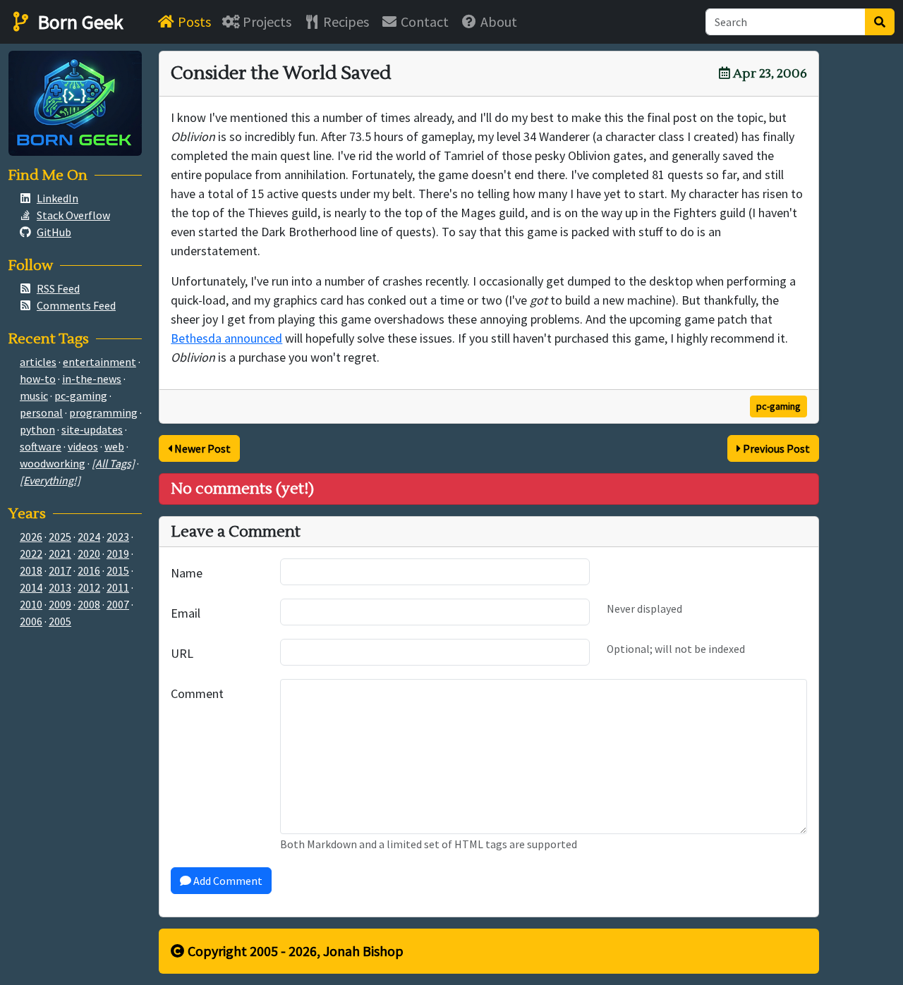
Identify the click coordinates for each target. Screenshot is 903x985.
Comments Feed (76, 305)
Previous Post (775, 448)
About (497, 21)
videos (83, 446)
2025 (60, 537)
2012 (89, 587)
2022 (31, 553)
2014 (31, 587)
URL (182, 653)
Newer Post (201, 448)
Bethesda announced (226, 338)
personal (41, 412)
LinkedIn (57, 198)
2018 (31, 570)
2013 (60, 587)
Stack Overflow (73, 215)
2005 (60, 621)
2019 (118, 553)
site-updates (92, 429)
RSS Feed (58, 288)
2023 (118, 537)
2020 (89, 553)
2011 (118, 587)
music (34, 396)
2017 (60, 570)
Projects (265, 21)
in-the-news (91, 379)
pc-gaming (778, 406)
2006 (31, 621)
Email (185, 613)
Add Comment (226, 881)
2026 (31, 537)
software (40, 446)
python (37, 429)
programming (103, 412)
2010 (31, 604)
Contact (423, 21)
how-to (38, 379)
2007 (118, 604)
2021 (60, 553)
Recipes (344, 21)
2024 (89, 537)
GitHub (54, 232)
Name (186, 573)
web (114, 446)
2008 (89, 604)
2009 (60, 604)
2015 (118, 570)
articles (38, 362)
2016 (89, 570)
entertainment (99, 362)
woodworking (52, 463)
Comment (197, 693)
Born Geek (78, 22)
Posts (193, 21)
